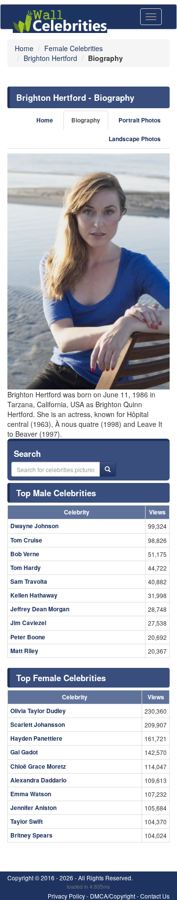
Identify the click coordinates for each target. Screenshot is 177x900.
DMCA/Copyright (112, 896)
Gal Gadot (24, 752)
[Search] (107, 469)
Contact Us (155, 896)
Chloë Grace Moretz (38, 766)
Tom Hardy (25, 567)
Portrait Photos (139, 120)
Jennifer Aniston (33, 807)
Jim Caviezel (28, 622)
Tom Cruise (26, 540)
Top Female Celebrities (61, 678)
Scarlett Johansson (37, 724)
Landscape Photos (135, 139)
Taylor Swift (26, 821)
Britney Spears (31, 835)
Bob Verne (24, 553)
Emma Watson (30, 793)
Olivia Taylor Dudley (38, 710)
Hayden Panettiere (36, 738)
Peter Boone (27, 636)
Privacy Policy (66, 896)
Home (44, 120)
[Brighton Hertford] (88, 271)
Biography (85, 120)
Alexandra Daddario (38, 780)
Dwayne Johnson (34, 525)
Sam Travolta (28, 581)
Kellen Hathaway (34, 595)
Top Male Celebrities (56, 493)
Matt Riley (24, 650)
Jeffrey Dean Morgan (39, 608)
